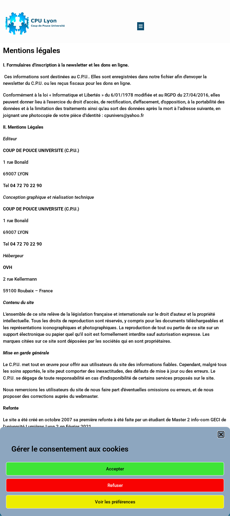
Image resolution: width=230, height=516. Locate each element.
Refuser (115, 485)
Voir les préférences (115, 502)
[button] (221, 434)
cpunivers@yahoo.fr (124, 115)
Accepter (115, 469)
